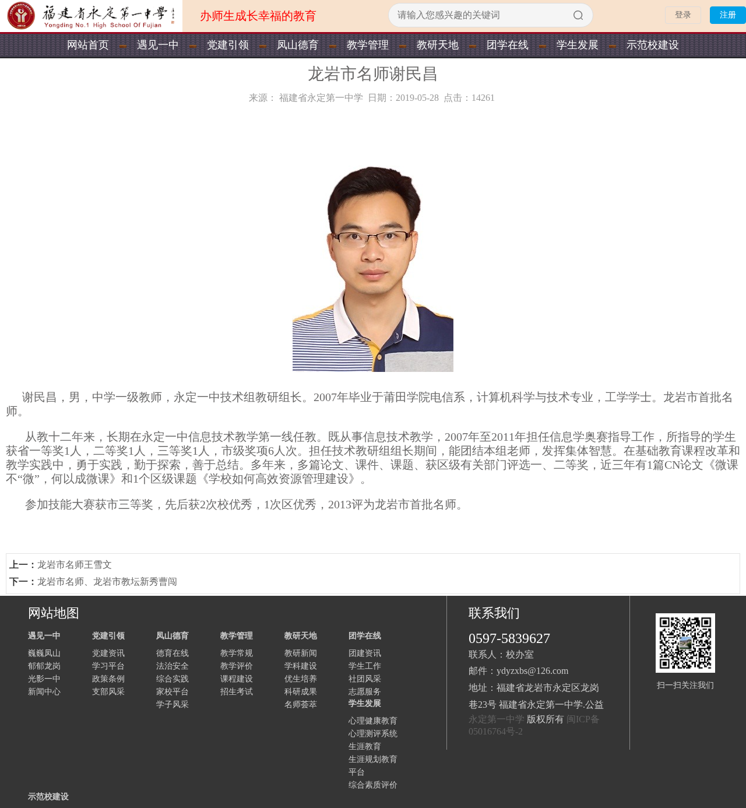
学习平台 (108, 666)
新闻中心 (44, 691)
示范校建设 (653, 45)
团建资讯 (365, 653)
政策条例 (108, 678)
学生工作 (365, 666)
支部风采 (108, 691)
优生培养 (300, 678)
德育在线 (172, 653)
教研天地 (438, 45)
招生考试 (236, 691)
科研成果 (300, 691)
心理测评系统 (373, 733)
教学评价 (236, 666)
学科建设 (300, 666)
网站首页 (88, 45)
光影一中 (44, 678)
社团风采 (365, 678)
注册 (728, 14)
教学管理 (368, 45)
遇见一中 (158, 45)
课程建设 (236, 678)
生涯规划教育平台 (373, 766)
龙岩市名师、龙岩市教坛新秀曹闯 (107, 581)
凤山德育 (298, 45)
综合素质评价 (373, 785)
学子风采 (172, 704)
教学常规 (236, 653)
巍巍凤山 (44, 653)
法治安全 (172, 666)
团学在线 (508, 45)
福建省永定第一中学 (321, 98)
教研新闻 (300, 653)
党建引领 (228, 45)
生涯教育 (365, 746)
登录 (683, 14)
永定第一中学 (497, 719)
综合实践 (172, 678)
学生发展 (578, 45)
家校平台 (172, 691)
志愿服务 (365, 691)
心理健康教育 (373, 720)
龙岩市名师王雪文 (74, 565)
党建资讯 (108, 653)
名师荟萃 (300, 704)
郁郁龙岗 (44, 666)
